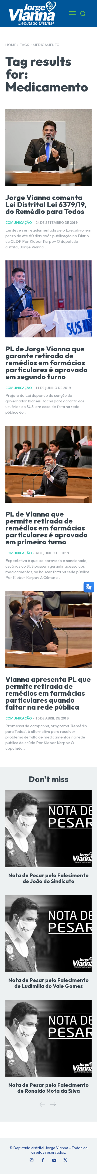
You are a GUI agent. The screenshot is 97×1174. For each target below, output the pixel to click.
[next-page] (52, 1104)
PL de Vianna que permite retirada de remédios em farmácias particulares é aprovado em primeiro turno (46, 528)
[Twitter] (65, 1160)
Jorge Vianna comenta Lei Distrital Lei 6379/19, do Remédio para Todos (45, 204)
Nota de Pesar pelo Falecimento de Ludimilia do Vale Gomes (48, 983)
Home (10, 45)
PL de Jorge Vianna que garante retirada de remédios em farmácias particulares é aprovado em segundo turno (46, 362)
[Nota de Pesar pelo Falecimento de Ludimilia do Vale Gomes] (48, 933)
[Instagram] (31, 1160)
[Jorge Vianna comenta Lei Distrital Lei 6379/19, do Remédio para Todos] (48, 147)
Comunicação (18, 222)
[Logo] (33, 13)
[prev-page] (43, 1104)
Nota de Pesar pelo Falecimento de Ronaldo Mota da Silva (48, 1088)
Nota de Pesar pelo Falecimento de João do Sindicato (48, 878)
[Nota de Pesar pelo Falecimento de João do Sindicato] (48, 828)
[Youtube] (54, 1160)
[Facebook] (43, 1160)
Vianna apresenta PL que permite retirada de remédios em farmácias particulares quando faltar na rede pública (48, 693)
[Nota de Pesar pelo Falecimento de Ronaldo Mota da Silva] (48, 1038)
